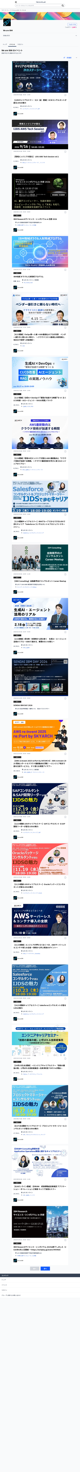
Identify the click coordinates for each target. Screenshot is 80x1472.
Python (25, 1074)
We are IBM (16, 10)
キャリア (34, 109)
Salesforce (26, 533)
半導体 (19, 225)
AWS (23, 162)
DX (24, 282)
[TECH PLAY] (41, 2)
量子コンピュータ (26, 225)
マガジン (4, 1290)
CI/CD (28, 406)
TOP (3, 10)
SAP (39, 109)
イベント (4, 1285)
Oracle (28, 282)
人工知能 (34, 225)
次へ (45, 1268)
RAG (32, 406)
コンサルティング (27, 109)
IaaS (31, 282)
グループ (8, 10)
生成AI (24, 406)
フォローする (72, 24)
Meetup (34, 587)
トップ (4, 1280)
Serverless (37, 953)
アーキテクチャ (30, 953)
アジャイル (39, 1074)
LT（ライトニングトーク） (32, 162)
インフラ (42, 162)
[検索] (63, 5)
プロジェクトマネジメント (33, 1134)
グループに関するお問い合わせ (11, 1295)
